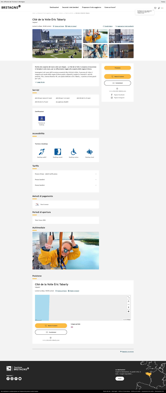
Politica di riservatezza (124, 391)
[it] (162, 8)
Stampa (163, 1)
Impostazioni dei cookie (148, 391)
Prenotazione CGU (159, 391)
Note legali (114, 391)
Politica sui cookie (135, 391)
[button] (159, 8)
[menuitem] (11, 7)
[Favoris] (155, 8)
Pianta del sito (106, 391)
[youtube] (66, 251)
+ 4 (121, 51)
